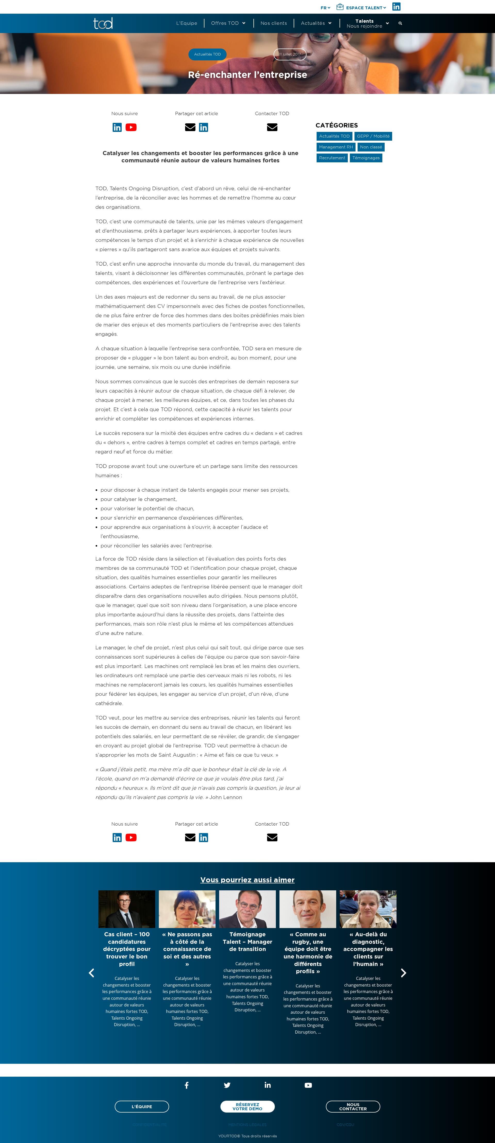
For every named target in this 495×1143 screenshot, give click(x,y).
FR (324, 7)
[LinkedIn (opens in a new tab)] (397, 6)
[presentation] (91, 973)
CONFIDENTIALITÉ (150, 1125)
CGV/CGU (345, 1125)
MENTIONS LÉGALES (247, 1125)
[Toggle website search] (400, 23)
